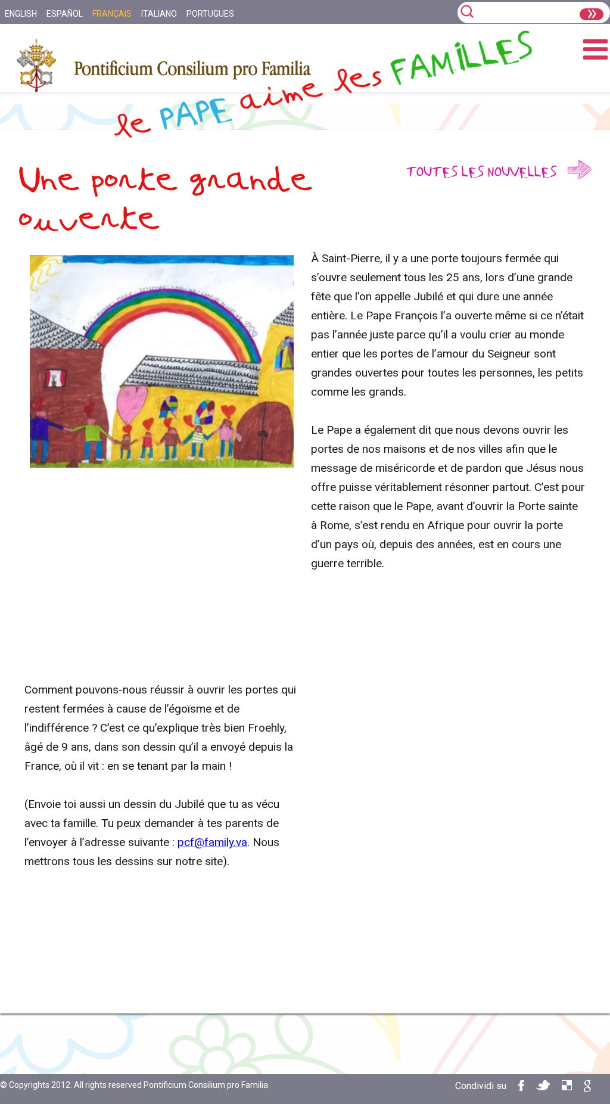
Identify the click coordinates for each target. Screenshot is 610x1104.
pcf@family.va (212, 842)
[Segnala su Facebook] (521, 1087)
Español (64, 13)
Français (112, 13)
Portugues (210, 13)
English (21, 13)
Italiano (159, 13)
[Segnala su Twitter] (543, 1087)
